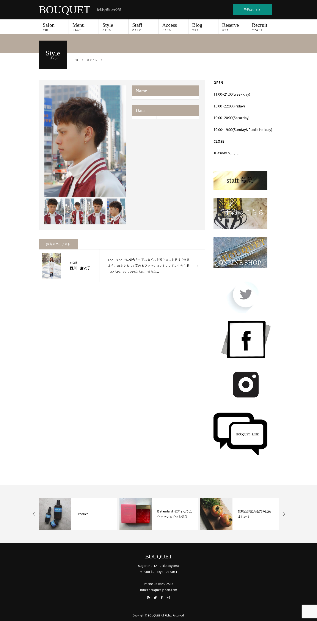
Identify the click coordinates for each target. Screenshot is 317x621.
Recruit (259, 26)
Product (82, 514)
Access (169, 26)
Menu (78, 26)
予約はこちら (253, 10)
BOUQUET (64, 9)
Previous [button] (33, 514)
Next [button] (284, 514)
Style (107, 26)
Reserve (230, 26)
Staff (137, 26)
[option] (85, 141)
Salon (49, 26)
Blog (197, 26)
